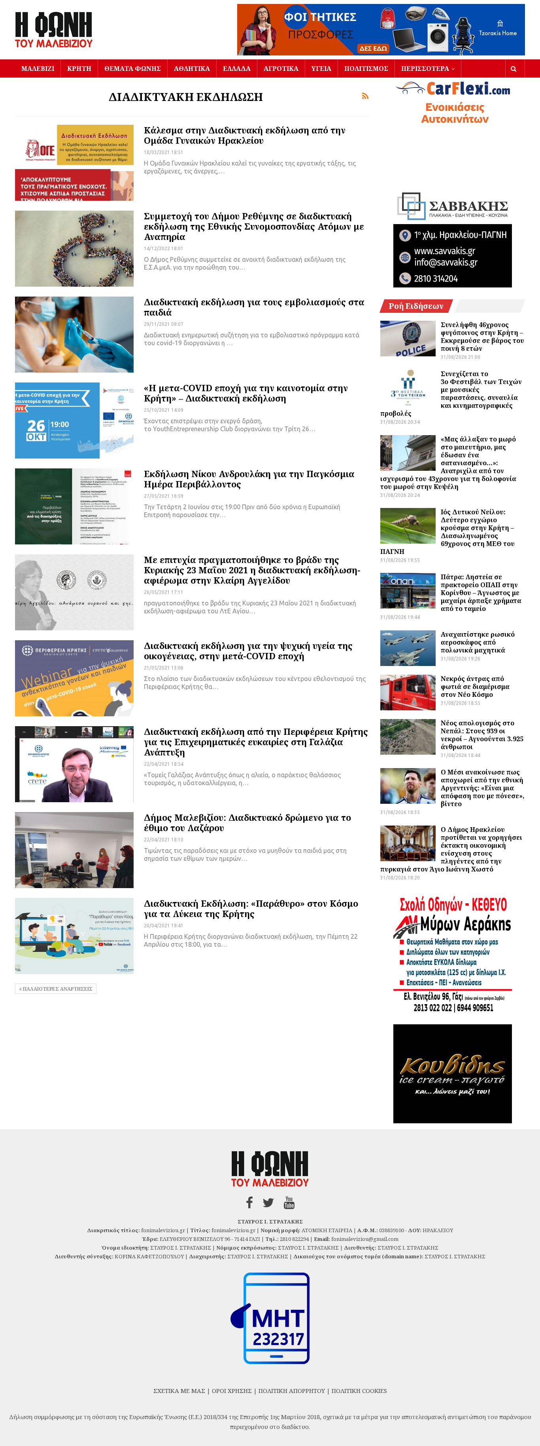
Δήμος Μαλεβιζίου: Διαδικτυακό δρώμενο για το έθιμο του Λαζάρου (247, 822)
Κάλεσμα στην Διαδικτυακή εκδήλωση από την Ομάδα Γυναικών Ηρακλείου (245, 135)
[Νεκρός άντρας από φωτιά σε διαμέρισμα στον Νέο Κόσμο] (408, 692)
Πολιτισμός (366, 68)
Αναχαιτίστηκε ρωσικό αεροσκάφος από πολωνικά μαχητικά (478, 642)
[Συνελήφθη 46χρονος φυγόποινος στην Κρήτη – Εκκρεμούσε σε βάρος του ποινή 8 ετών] (408, 338)
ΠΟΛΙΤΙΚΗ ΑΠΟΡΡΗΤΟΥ (292, 1391)
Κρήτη (79, 68)
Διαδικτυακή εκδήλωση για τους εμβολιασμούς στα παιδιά (254, 307)
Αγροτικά (281, 68)
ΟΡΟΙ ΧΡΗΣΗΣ (232, 1391)
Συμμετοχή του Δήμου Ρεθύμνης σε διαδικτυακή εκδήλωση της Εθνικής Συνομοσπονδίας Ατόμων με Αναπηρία (254, 226)
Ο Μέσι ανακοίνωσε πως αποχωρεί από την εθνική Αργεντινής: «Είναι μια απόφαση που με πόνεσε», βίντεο (483, 788)
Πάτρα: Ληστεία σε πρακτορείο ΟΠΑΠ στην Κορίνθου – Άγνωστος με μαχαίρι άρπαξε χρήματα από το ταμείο (481, 593)
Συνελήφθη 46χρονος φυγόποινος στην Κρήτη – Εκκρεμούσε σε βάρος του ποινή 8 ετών (482, 336)
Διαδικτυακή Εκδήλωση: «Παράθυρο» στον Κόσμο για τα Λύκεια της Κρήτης (251, 908)
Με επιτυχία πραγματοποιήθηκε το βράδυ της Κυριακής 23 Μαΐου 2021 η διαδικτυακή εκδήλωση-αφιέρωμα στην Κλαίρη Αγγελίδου (252, 570)
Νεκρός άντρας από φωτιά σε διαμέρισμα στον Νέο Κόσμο (475, 686)
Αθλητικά (192, 68)
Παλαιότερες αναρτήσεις (57, 989)
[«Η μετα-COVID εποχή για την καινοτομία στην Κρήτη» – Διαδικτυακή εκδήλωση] (74, 420)
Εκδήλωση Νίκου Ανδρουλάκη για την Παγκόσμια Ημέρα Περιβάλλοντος (249, 479)
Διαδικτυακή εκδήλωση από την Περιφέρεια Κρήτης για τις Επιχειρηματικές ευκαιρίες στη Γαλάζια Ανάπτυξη (256, 741)
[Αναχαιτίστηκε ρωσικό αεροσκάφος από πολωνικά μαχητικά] (408, 648)
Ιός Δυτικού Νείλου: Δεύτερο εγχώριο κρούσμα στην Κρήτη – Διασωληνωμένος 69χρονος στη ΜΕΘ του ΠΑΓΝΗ (447, 532)
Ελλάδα (237, 68)
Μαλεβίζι (37, 68)
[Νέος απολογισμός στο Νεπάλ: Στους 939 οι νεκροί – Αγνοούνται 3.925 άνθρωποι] (408, 737)
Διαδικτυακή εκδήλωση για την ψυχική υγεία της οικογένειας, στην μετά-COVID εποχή (248, 650)
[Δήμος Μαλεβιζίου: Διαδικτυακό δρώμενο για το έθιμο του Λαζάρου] (74, 850)
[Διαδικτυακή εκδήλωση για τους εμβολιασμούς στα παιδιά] (74, 335)
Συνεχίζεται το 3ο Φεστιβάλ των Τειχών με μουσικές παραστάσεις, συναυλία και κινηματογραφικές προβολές (451, 393)
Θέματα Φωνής (132, 68)
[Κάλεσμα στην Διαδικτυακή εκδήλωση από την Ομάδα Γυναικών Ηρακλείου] (74, 163)
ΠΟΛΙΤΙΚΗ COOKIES (359, 1391)
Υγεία (321, 68)
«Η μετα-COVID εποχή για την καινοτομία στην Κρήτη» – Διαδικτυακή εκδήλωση (246, 393)
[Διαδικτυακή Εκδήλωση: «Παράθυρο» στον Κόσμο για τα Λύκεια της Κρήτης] (74, 936)
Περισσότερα (425, 68)
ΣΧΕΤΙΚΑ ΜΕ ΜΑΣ (179, 1391)
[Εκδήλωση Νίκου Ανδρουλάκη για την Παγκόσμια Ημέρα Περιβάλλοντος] (74, 506)
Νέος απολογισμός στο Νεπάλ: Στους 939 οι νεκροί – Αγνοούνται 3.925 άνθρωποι (482, 735)
